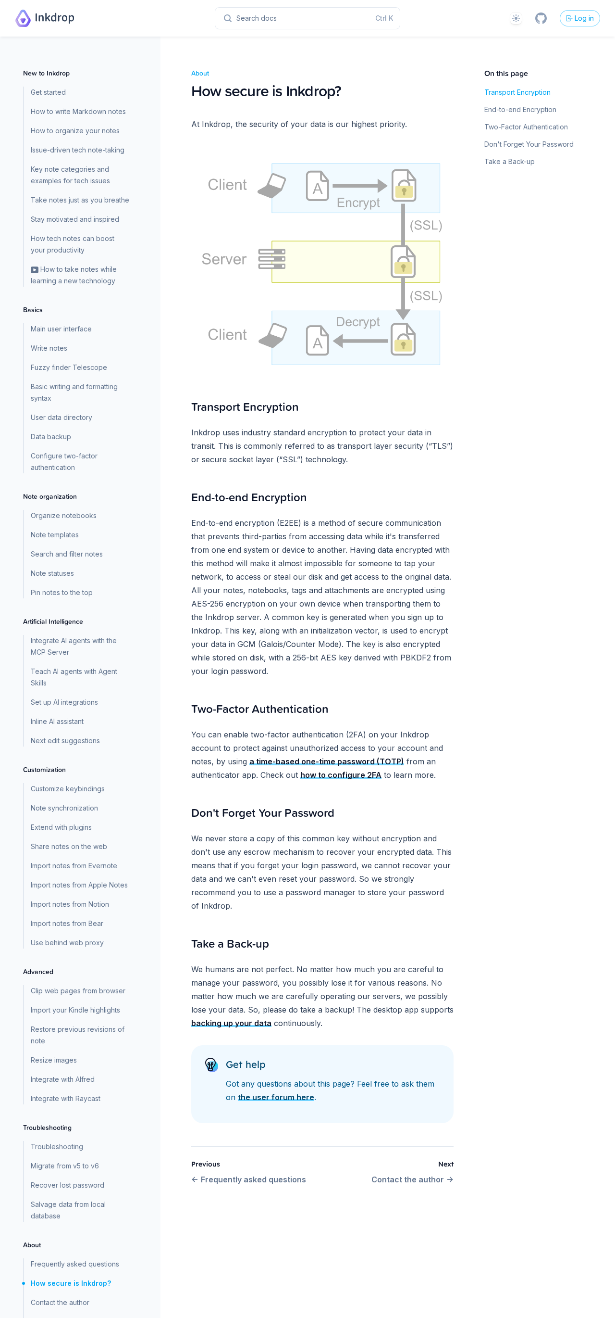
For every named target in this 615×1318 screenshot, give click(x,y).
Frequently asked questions (75, 1264)
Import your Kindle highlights (75, 1010)
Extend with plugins (61, 827)
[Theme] (516, 18)
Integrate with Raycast (65, 1098)
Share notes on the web (69, 846)
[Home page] (44, 18)
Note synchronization (64, 808)
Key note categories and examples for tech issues (70, 175)
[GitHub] (541, 18)
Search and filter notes (67, 554)
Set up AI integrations (64, 702)
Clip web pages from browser (78, 991)
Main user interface (61, 329)
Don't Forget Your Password (529, 144)
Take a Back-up (509, 161)
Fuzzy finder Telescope (69, 367)
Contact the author (60, 1302)
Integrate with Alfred (63, 1079)
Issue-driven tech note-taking (77, 150)
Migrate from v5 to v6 (65, 1166)
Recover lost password (67, 1185)
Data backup (51, 436)
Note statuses (52, 573)
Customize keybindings (68, 789)
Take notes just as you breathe (80, 200)
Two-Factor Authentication (526, 127)
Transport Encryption (517, 92)
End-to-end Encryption (520, 109)
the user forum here (276, 1097)
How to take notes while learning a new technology (74, 275)
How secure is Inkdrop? (71, 1283)
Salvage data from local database (68, 1210)
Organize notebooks (64, 515)
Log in (584, 18)
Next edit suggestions (65, 740)
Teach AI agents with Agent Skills (74, 677)
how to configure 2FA (340, 775)
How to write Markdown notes (78, 111)
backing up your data (231, 1023)
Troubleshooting (57, 1146)
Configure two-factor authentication (64, 461)
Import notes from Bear (67, 923)
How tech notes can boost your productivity (72, 244)
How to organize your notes (75, 131)
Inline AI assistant (57, 721)
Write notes (49, 348)
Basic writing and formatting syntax (74, 392)
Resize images (54, 1060)
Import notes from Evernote (74, 866)
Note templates (55, 535)
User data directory (61, 417)
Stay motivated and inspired (75, 219)
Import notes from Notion (70, 904)
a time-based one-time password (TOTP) (326, 761)
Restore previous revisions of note (77, 1035)
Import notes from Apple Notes (79, 885)
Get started (48, 92)
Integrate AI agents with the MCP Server (74, 646)
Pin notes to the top (62, 592)
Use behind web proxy (67, 942)
